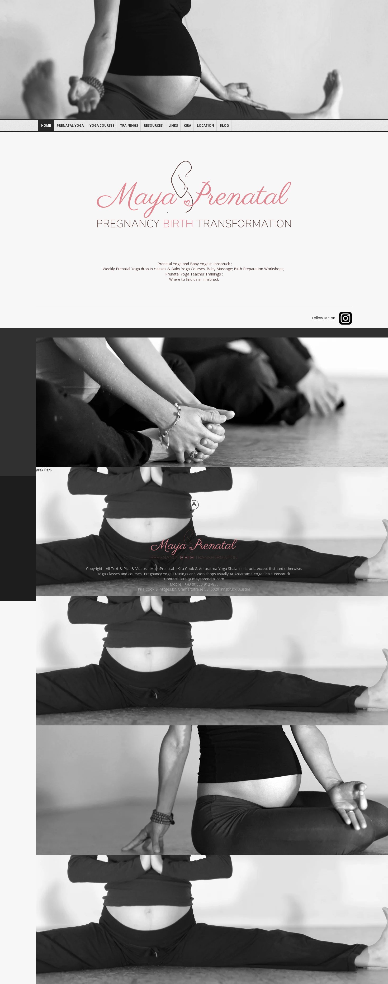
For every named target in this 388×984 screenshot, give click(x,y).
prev (39, 469)
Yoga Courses (101, 125)
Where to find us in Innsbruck (194, 279)
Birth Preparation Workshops (258, 268)
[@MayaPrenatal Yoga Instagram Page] (344, 317)
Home (46, 125)
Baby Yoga (199, 263)
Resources (153, 125)
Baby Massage (219, 268)
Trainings (129, 125)
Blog (224, 125)
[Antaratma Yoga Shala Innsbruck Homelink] (194, 545)
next (48, 469)
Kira (187, 125)
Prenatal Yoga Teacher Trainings (193, 274)
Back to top (194, 505)
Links (173, 125)
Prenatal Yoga (70, 125)
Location (205, 125)
